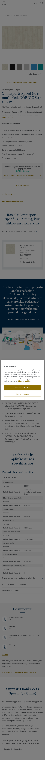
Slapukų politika (24, 381)
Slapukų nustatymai (22, 394)
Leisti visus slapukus (22, 388)
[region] (22, 380)
